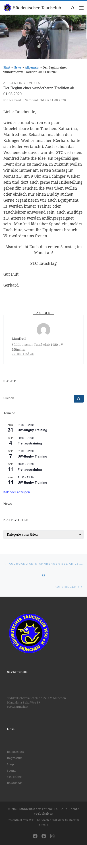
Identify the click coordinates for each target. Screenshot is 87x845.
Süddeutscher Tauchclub (38, 809)
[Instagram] (52, 836)
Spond (11, 770)
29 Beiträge (23, 354)
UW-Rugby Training (32, 430)
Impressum (15, 758)
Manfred (15, 100)
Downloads (14, 783)
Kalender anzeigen (16, 492)
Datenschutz (15, 752)
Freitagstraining (30, 443)
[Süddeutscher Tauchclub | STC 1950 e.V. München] (7, 7)
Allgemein (32, 67)
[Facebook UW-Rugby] (43, 836)
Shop (10, 764)
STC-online (14, 777)
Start (6, 67)
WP (31, 819)
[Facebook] (35, 836)
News (17, 67)
